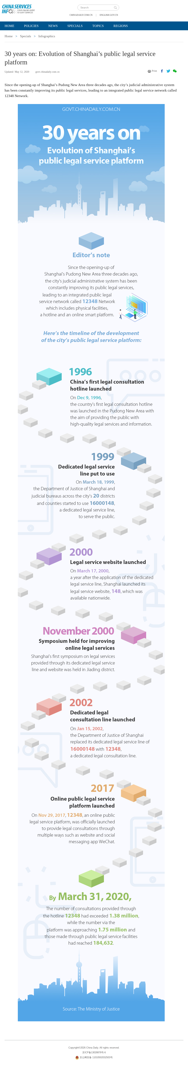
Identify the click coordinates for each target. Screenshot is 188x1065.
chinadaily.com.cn (81, 15)
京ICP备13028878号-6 (94, 1052)
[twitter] (168, 71)
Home (9, 26)
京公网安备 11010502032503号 (96, 1057)
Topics (98, 26)
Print (154, 71)
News (53, 26)
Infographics (46, 36)
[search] (115, 7)
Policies (31, 26)
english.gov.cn (109, 15)
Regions (120, 26)
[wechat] (175, 71)
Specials (75, 26)
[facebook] (162, 71)
